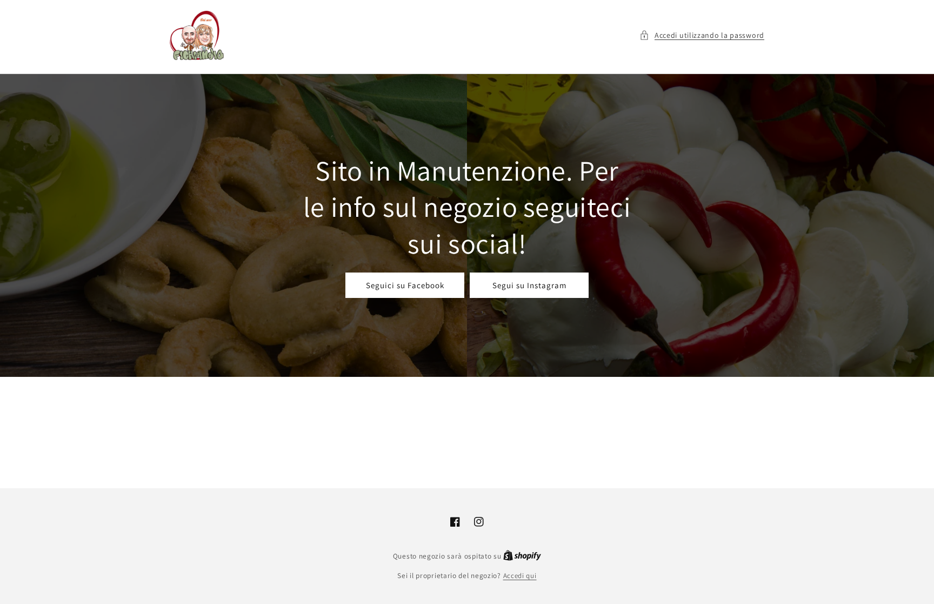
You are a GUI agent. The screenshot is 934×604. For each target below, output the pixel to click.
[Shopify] (522, 556)
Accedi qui (520, 575)
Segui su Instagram (529, 285)
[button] (701, 35)
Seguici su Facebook (405, 285)
